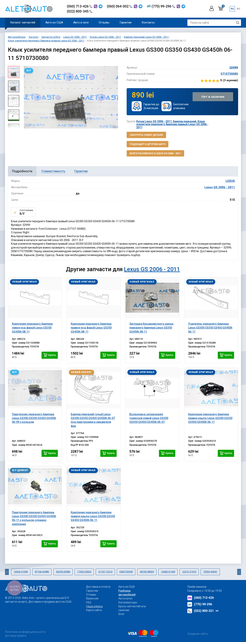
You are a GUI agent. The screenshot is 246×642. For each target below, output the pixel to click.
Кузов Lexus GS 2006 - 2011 (154, 121)
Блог (121, 613)
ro (238, 8)
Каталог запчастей (22, 22)
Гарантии (125, 22)
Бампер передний (184, 121)
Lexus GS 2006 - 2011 (219, 187)
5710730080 (229, 73)
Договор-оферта (15, 635)
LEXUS (230, 181)
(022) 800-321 (206, 611)
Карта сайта (94, 610)
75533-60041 (210, 571)
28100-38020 (147, 571)
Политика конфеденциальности (25, 631)
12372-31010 (189, 571)
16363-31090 (21, 571)
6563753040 (126, 571)
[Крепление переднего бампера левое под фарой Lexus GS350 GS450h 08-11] (35, 297)
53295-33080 (63, 571)
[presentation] (25, 97)
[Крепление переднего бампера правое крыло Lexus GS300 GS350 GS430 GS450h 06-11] (211, 388)
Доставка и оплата (98, 586)
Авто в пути (81, 22)
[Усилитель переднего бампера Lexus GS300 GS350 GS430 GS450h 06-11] (211, 297)
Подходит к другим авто (147, 144)
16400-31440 (168, 571)
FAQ (88, 602)
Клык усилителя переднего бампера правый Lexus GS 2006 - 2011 (172, 124)
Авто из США (54, 22)
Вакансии (92, 598)
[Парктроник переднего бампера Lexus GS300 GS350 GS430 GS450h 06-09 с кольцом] (35, 388)
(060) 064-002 (118, 6)
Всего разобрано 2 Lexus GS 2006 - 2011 (155, 153)
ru (232, 8)
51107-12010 (105, 571)
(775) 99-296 (162, 6)
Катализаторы (127, 602)
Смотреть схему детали (146, 134)
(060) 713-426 (78, 6)
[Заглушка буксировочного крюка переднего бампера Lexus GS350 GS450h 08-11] (152, 297)
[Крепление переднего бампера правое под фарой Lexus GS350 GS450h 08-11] (94, 297)
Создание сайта (197, 633)
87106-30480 (42, 571)
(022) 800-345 (78, 11)
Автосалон (125, 598)
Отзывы (104, 22)
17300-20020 (84, 571)
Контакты (148, 22)
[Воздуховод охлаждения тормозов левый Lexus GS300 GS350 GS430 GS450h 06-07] (152, 388)
